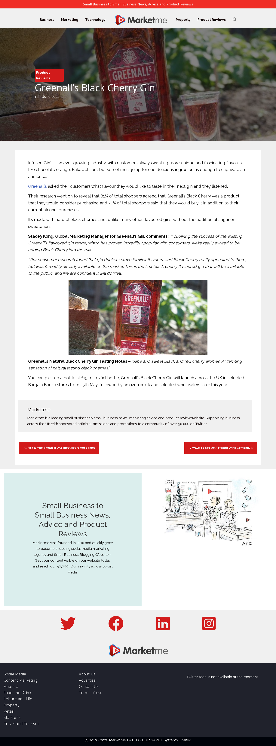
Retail (9, 711)
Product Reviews (212, 20)
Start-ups (12, 717)
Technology (95, 20)
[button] (234, 19)
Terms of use (90, 692)
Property (183, 20)
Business (47, 20)
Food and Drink (17, 692)
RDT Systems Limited (173, 740)
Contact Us (89, 686)
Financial (12, 686)
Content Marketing (20, 680)
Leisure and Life (18, 698)
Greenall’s (37, 186)
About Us (87, 674)
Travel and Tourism (21, 723)
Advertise (87, 680)
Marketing (69, 20)
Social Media (15, 674)
